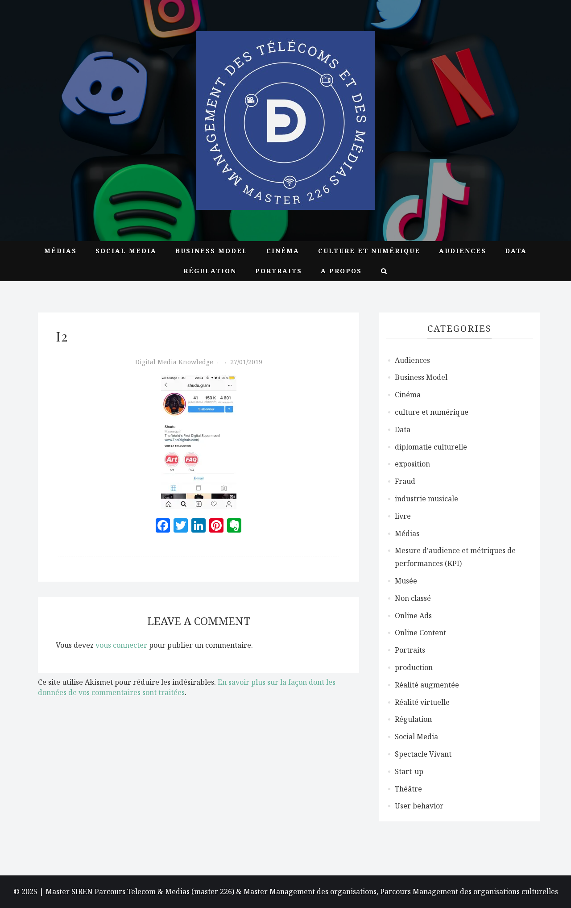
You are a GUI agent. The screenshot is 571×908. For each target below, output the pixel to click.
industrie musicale (426, 499)
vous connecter (121, 645)
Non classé (413, 598)
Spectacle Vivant (423, 754)
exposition (412, 464)
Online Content (420, 632)
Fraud (405, 481)
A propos (341, 271)
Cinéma (282, 250)
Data (516, 250)
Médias (60, 250)
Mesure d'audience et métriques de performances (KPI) (455, 557)
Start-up (409, 771)
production (414, 667)
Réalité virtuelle (422, 702)
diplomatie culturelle (431, 447)
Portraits (278, 271)
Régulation (209, 271)
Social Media (126, 250)
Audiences (462, 250)
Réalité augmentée (427, 685)
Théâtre (408, 789)
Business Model (211, 250)
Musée (406, 581)
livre (403, 516)
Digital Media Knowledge (174, 362)
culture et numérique (369, 250)
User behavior (419, 806)
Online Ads (413, 616)
